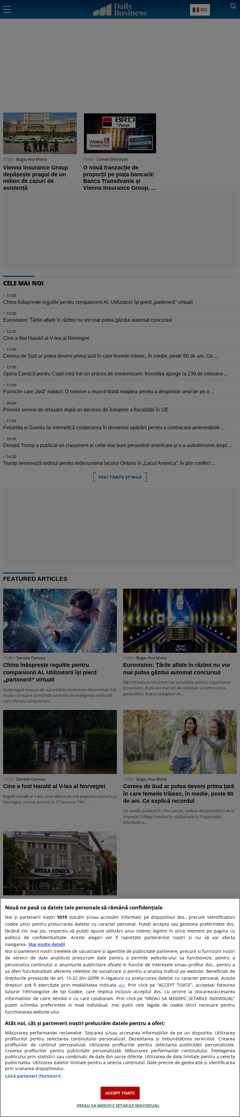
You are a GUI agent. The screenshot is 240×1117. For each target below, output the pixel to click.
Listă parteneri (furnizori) (33, 1076)
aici (121, 985)
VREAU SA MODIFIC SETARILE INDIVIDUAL (118, 1105)
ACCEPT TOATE (120, 1093)
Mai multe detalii (46, 944)
